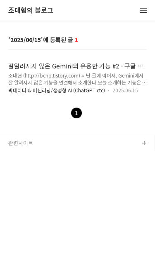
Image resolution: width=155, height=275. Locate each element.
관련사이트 (20, 143)
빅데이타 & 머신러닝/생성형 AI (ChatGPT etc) (56, 90)
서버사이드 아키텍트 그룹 (38, 157)
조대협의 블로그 (30, 10)
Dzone (17, 170)
